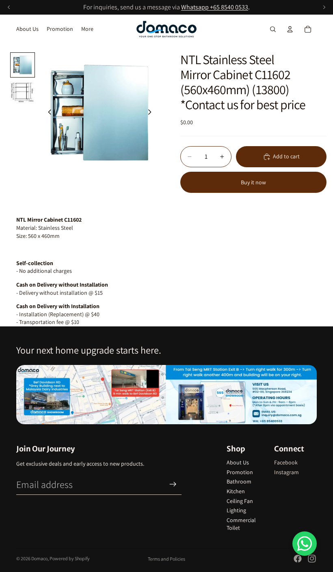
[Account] (290, 29)
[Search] (273, 29)
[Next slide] (152, 113)
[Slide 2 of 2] (22, 91)
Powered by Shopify (70, 558)
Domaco (39, 558)
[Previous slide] (47, 113)
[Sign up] (173, 484)
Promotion (240, 472)
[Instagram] (312, 558)
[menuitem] (87, 29)
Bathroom (239, 481)
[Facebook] (298, 558)
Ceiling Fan (240, 501)
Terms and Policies (166, 559)
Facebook (286, 462)
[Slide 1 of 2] (22, 64)
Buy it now (253, 182)
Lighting (236, 510)
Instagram (286, 472)
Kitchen (236, 491)
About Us (238, 462)
